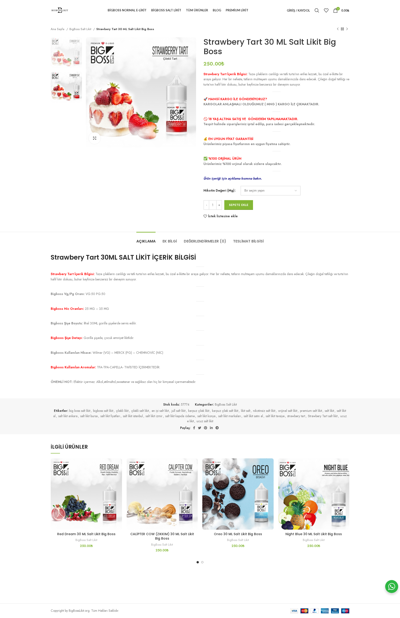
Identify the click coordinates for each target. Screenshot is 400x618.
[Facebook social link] (194, 428)
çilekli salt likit (140, 410)
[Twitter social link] (200, 428)
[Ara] (317, 10)
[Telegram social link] (217, 428)
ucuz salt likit (205, 421)
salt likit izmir (154, 416)
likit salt (245, 410)
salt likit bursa (89, 416)
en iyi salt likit (160, 410)
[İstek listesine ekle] (118, 466)
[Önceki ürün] (337, 29)
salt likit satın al (253, 416)
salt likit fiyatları (110, 416)
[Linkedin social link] (211, 428)
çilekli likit (122, 410)
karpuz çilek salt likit (225, 410)
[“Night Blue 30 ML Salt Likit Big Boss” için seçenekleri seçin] (346, 476)
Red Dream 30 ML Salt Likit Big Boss (86, 534)
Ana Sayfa (58, 29)
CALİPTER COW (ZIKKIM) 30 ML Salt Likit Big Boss (162, 536)
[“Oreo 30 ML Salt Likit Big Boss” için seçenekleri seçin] (270, 476)
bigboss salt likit (103, 410)
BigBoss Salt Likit (80, 29)
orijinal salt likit (287, 410)
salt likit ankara (68, 416)
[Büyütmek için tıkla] (94, 138)
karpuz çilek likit (198, 410)
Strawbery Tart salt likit (323, 416)
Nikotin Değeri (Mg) (218, 190)
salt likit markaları (229, 416)
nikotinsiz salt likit (264, 410)
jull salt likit (178, 410)
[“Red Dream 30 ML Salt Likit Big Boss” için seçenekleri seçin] (118, 476)
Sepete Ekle (238, 205)
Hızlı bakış (118, 486)
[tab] (146, 239)
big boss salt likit (79, 410)
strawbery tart (296, 416)
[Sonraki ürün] (347, 29)
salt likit (329, 410)
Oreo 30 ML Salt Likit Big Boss (238, 534)
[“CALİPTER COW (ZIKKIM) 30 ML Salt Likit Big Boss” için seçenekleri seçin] (194, 476)
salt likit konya (206, 416)
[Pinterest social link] (206, 428)
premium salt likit (311, 410)
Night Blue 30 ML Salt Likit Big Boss (313, 534)
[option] (66, 52)
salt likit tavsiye (275, 416)
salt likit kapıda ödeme (180, 416)
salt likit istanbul (133, 416)
